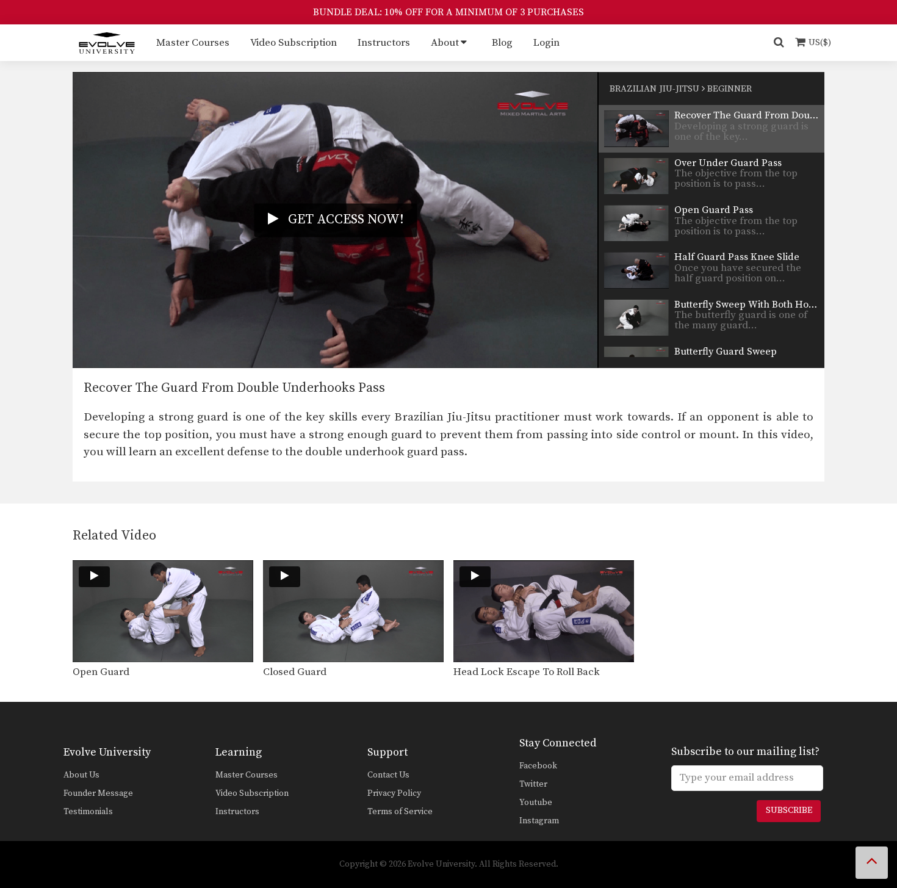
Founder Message (98, 793)
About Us (81, 775)
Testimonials (88, 811)
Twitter (533, 784)
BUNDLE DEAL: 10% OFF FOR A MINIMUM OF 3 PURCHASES (448, 12)
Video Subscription (293, 42)
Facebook (538, 765)
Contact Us (388, 775)
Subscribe (789, 810)
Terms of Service (400, 811)
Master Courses (192, 42)
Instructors (384, 42)
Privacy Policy (394, 793)
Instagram (539, 820)
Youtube (535, 802)
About (445, 42)
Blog (502, 42)
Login (546, 42)
